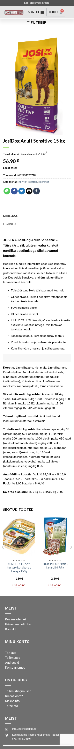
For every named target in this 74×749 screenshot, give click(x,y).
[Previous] (3, 556)
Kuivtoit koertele (27, 181)
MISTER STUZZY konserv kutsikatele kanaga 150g (19, 567)
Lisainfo (9, 224)
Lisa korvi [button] (19, 585)
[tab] (37, 216)
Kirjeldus (10, 215)
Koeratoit (43, 181)
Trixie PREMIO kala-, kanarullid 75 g (55, 565)
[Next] (71, 556)
